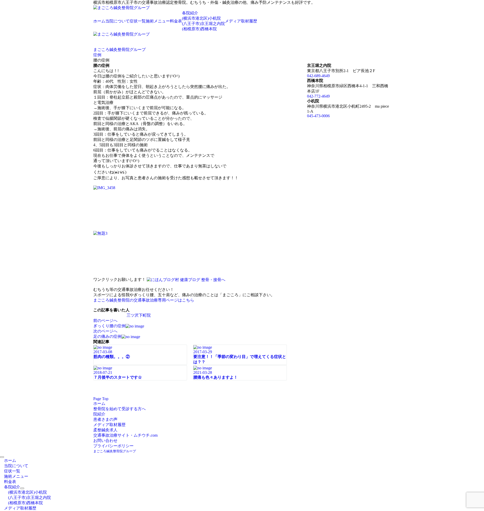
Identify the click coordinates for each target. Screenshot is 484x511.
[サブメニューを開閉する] (22, 488)
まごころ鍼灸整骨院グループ (114, 451)
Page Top (100, 399)
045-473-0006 (318, 116)
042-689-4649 (318, 76)
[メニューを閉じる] (2, 457)
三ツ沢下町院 (139, 315)
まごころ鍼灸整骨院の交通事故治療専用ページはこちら (143, 300)
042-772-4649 (318, 96)
